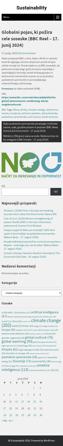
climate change (36, 109)
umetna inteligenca (25, 367)
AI (4, 312)
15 (34, 401)
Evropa (36, 330)
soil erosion (34, 117)
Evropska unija (50, 330)
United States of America (39, 370)
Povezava (8, 88)
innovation (39, 345)
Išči (3, 186)
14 (28, 401)
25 (10, 415)
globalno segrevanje (13, 337)
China (16, 321)
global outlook (39, 337)
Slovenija (22, 361)
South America (50, 117)
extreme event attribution (15, 333)
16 (41, 401)
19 (16, 408)
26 (16, 415)
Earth (17, 325)
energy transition (50, 326)
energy (37, 326)
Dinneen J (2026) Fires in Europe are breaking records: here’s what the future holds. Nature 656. (30, 212)
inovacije (51, 345)
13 (22, 401)
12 (16, 401)
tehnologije (12, 365)
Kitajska (10, 349)
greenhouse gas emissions (45, 342)
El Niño (27, 325)
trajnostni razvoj (28, 366)
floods (50, 333)
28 (28, 415)
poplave (42, 357)
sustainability (41, 361)
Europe (8, 329)
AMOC (12, 312)
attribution (49, 316)
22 (34, 408)
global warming (17, 341)
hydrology (25, 345)
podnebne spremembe (14, 117)
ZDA (54, 370)
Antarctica (24, 312)
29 (34, 415)
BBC (4, 109)
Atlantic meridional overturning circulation (25, 316)
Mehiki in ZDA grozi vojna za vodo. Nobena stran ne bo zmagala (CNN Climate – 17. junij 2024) (30, 137)
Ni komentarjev (27, 53)
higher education (9, 346)
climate (26, 321)
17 (4, 408)
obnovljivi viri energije (18, 353)
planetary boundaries (39, 353)
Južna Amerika (49, 113)
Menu (6, 17)
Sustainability (31, 8)
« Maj (4, 420)
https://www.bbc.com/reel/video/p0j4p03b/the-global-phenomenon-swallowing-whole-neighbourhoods (29, 101)
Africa (16, 109)
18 (10, 408)
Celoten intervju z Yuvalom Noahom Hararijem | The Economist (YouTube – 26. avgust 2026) (32, 254)
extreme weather (31, 113)
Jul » (10, 420)
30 (41, 415)
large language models (30, 349)
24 (4, 415)
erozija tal (15, 113)
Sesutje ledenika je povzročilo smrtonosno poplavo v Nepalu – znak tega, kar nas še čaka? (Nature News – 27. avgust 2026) (32, 245)
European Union (23, 330)
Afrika (24, 109)
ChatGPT (6, 321)
